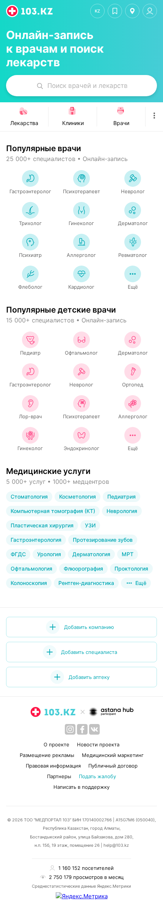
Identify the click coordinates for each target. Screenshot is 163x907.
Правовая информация (53, 766)
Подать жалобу (97, 776)
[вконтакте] (94, 729)
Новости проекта (98, 744)
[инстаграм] (70, 729)
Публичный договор (113, 766)
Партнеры (59, 776)
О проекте (56, 744)
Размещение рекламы (47, 755)
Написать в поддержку (81, 787)
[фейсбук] (82, 729)
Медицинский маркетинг (113, 755)
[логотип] (30, 11)
